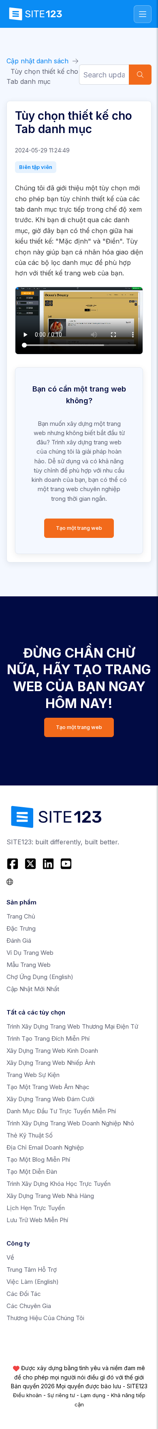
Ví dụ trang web (29, 952)
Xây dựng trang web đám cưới (50, 1099)
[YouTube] (66, 864)
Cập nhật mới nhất (32, 989)
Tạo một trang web (79, 528)
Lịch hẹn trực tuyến (35, 1208)
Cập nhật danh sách (37, 61)
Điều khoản (27, 1395)
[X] (30, 864)
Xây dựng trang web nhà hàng (50, 1196)
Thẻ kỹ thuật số (29, 1135)
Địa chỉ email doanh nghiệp (45, 1147)
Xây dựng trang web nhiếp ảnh (50, 1063)
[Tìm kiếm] (140, 75)
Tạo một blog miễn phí (38, 1159)
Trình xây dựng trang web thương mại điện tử (72, 1026)
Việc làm (32, 1281)
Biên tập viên (35, 167)
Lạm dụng (93, 1395)
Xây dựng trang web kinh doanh (52, 1050)
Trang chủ (20, 916)
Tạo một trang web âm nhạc (48, 1087)
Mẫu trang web (28, 965)
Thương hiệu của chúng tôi (45, 1318)
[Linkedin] (48, 864)
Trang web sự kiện (33, 1075)
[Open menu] (143, 14)
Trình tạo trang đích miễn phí (48, 1038)
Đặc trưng (21, 928)
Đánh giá (18, 940)
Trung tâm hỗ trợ (31, 1269)
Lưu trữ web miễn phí (37, 1220)
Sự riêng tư (61, 1395)
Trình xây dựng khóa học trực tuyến (58, 1183)
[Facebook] (13, 864)
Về (10, 1257)
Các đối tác (23, 1294)
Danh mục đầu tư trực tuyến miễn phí (61, 1111)
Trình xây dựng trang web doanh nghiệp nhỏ (70, 1123)
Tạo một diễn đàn (31, 1171)
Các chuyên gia (28, 1306)
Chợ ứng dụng (39, 977)
